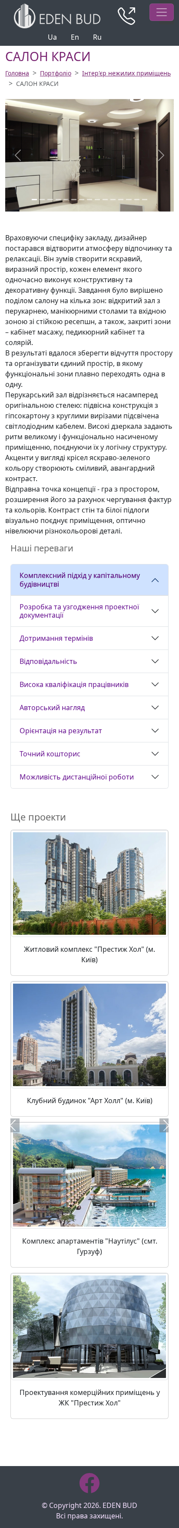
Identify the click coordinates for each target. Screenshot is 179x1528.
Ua (52, 37)
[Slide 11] (113, 200)
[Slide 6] (73, 200)
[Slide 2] (42, 200)
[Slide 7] (81, 200)
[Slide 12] (120, 200)
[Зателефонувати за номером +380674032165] (126, 16)
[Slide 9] (97, 200)
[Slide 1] (34, 200)
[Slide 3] (50, 200)
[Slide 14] (136, 200)
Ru (97, 37)
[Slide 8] (89, 200)
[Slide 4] (58, 200)
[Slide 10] (105, 200)
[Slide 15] (144, 200)
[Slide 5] (66, 200)
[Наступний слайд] (166, 1125)
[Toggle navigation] (161, 12)
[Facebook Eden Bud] (89, 1482)
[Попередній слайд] (13, 1125)
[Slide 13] (128, 200)
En (75, 37)
